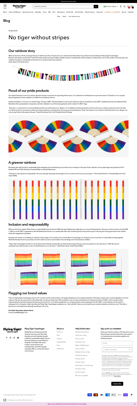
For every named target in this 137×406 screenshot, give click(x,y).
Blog (6, 21)
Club (58, 335)
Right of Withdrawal (82, 345)
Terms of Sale (79, 349)
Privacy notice (80, 359)
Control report (80, 372)
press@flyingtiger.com (20, 312)
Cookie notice (80, 362)
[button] (5, 6)
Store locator (79, 339)
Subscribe (117, 384)
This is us (60, 332)
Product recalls (80, 369)
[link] (121, 6)
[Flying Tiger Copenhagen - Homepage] (19, 6)
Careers (59, 339)
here (84, 404)
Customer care (80, 342)
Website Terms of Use (82, 352)
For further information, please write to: (21, 310)
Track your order (81, 335)
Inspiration (60, 349)
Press (58, 345)
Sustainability (61, 342)
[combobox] (117, 349)
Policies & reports (81, 355)
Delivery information (82, 332)
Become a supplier (81, 376)
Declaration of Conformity (84, 365)
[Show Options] (130, 350)
